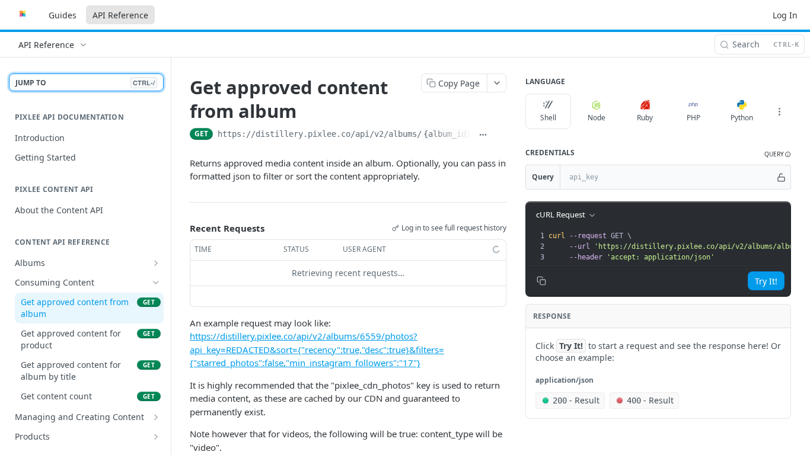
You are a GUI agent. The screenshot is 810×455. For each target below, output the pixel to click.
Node (596, 118)
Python (742, 118)
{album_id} (447, 134)
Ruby (645, 118)
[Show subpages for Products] (156, 436)
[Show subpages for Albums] (156, 263)
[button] (777, 154)
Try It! (766, 281)
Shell (548, 118)
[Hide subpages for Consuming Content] (156, 282)
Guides (62, 15)
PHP (693, 118)
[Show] (781, 177)
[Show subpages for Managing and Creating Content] (156, 417)
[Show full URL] (483, 135)
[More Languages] (779, 111)
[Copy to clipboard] (500, 135)
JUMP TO (85, 83)
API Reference (120, 15)
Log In (785, 15)
